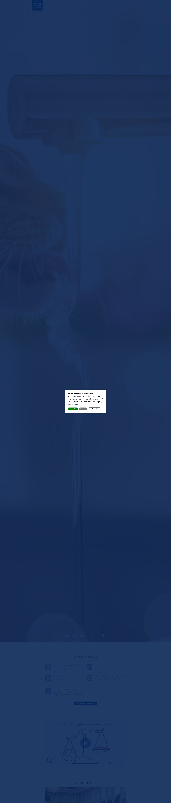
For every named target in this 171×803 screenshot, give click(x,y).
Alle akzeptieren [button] (73, 408)
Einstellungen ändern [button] (94, 408)
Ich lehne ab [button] (83, 408)
